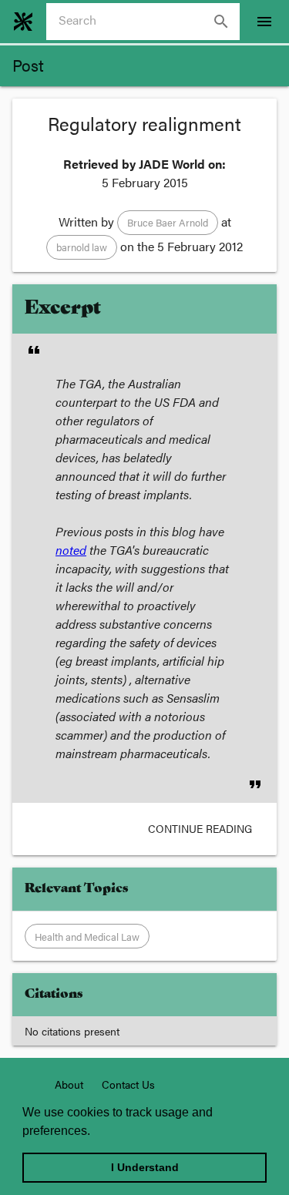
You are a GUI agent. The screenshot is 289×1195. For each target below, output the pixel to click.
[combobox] (149, 21)
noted (70, 550)
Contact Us (128, 1084)
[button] (167, 222)
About (69, 1084)
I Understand (145, 1167)
